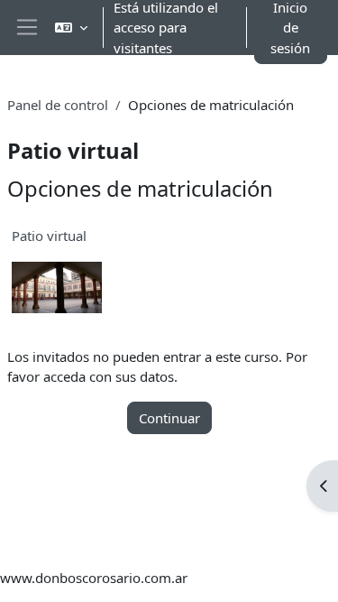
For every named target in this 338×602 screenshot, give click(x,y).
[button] (71, 27)
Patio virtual (49, 236)
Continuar (169, 418)
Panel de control (57, 105)
